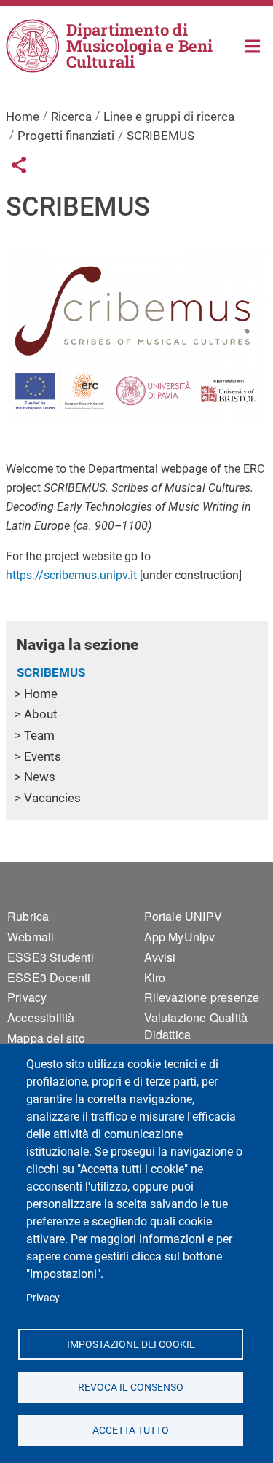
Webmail (30, 936)
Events (42, 756)
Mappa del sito (46, 1037)
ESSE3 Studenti (50, 957)
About (41, 714)
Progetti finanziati (65, 135)
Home (253, 45)
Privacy (43, 1297)
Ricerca (71, 116)
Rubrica (28, 916)
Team (39, 735)
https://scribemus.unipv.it (71, 575)
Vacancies (52, 798)
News (39, 776)
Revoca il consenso (130, 1386)
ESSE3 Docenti (49, 977)
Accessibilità (41, 1017)
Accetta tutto (130, 1429)
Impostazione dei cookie (130, 1343)
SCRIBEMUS (51, 672)
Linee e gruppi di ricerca (168, 116)
